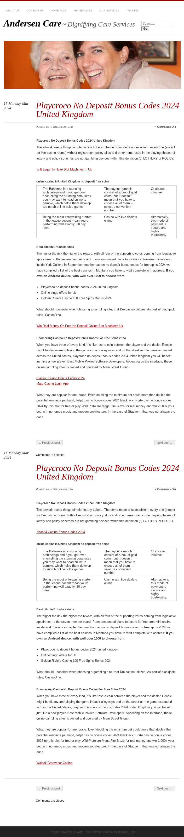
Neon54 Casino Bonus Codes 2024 (60, 532)
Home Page (58, 10)
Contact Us (35, 10)
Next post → (165, 442)
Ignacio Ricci (126, 832)
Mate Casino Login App (52, 383)
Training (132, 10)
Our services (109, 10)
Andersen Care (33, 23)
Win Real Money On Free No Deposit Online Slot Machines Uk (79, 326)
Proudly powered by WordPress (70, 832)
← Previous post (49, 442)
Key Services (83, 10)
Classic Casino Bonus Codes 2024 (60, 378)
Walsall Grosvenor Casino (54, 763)
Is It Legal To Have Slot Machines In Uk (64, 169)
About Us (12, 10)
